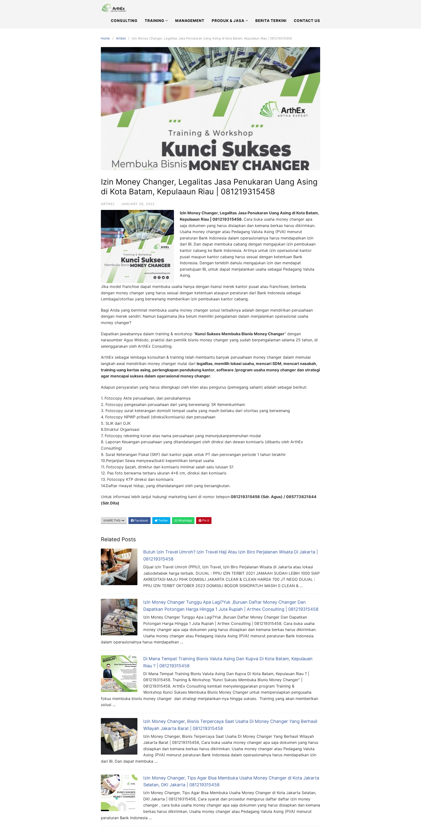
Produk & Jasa (228, 20)
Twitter (163, 520)
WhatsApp (184, 520)
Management (189, 20)
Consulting (124, 20)
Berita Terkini (271, 20)
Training (154, 20)
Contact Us (307, 20)
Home (105, 38)
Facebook (141, 520)
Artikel (121, 38)
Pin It (205, 520)
